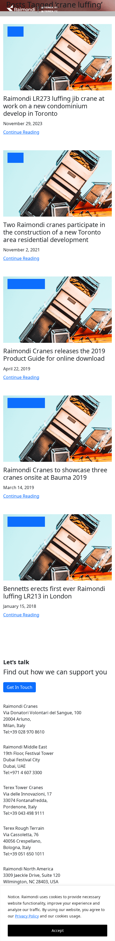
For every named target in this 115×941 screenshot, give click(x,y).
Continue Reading (21, 132)
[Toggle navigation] (106, 8)
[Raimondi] (32, 8)
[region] (57, 913)
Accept (58, 930)
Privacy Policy (27, 916)
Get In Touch (19, 687)
